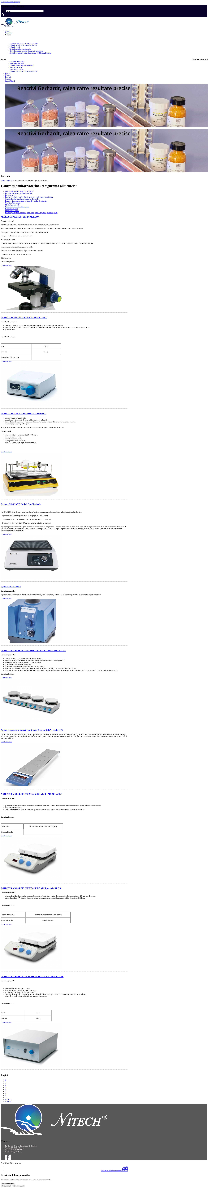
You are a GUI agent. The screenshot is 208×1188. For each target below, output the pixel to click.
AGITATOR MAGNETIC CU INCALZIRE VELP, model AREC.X (31, 888)
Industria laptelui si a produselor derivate (23, 45)
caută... (3, 11)
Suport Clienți (10, 81)
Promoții (8, 77)
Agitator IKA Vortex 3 (11, 587)
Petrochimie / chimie (17, 69)
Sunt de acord (6, 1186)
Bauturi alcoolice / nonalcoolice (20, 49)
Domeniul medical (16, 67)
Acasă (7, 31)
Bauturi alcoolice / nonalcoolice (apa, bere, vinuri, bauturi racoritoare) (29, 197)
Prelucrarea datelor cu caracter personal (114, 1171)
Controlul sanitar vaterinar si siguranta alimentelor (26, 51)
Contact (8, 79)
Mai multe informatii (8, 1184)
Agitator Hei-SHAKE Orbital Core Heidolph (21, 504)
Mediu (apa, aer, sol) (17, 63)
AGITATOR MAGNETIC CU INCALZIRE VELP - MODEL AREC (31, 794)
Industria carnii (15, 47)
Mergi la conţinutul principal (10, 2)
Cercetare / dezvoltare (17, 61)
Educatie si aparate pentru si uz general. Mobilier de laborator (30, 53)
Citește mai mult (6, 265)
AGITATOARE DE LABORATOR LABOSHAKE (23, 414)
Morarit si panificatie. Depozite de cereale (24, 43)
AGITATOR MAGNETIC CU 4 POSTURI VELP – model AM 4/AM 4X (33, 650)
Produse (8, 73)
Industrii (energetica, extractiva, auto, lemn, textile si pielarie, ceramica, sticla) (31, 213)
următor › (8, 1099)
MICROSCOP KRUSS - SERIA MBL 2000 (20, 217)
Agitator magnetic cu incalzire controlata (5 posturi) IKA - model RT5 (32, 730)
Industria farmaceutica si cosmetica (21, 65)
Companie (8, 33)
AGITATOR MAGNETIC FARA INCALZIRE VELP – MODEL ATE (32, 976)
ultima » (8, 1101)
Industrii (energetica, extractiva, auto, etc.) (24, 71)
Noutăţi (7, 75)
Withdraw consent (18, 1186)
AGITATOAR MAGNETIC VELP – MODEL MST (24, 318)
